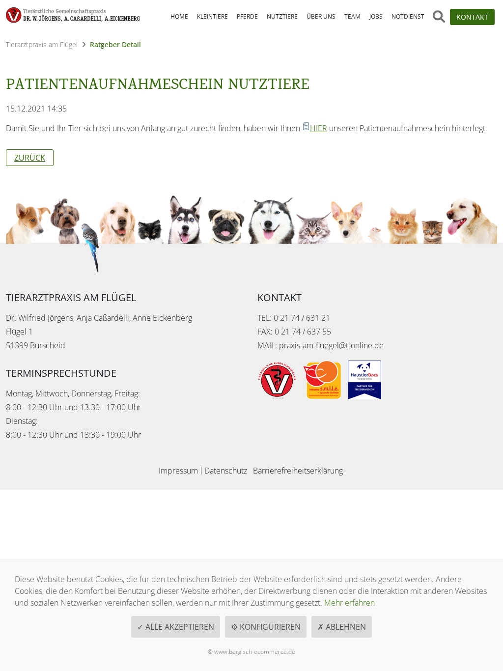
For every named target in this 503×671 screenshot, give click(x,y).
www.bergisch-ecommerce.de (254, 651)
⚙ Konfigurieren (266, 626)
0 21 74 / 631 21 (302, 317)
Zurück (29, 157)
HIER (318, 128)
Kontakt (472, 17)
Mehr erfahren (349, 602)
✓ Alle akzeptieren (175, 626)
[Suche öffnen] (439, 16)
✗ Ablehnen (341, 626)
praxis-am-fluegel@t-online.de (331, 345)
